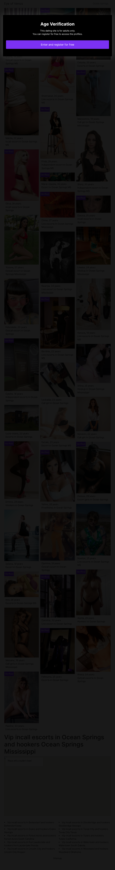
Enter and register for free (57, 44)
